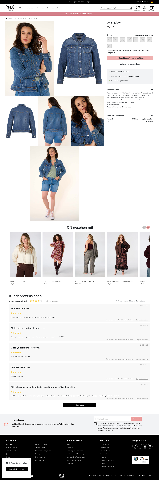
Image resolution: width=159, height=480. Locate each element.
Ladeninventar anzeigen (130, 64)
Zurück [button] (10, 18)
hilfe (139, 2)
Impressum (103, 457)
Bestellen (70, 448)
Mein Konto (71, 463)
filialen (146, 2)
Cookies (102, 463)
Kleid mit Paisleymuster (52, 281)
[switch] (144, 462)
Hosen (8, 457)
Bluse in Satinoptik (17, 281)
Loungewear (39, 454)
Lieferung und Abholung (75, 454)
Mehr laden (79, 405)
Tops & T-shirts (11, 451)
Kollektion (18, 18)
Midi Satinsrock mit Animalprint (119, 281)
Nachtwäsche (40, 457)
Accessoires (39, 460)
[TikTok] (134, 446)
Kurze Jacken (33, 18)
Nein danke (17, 474)
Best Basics (10, 444)
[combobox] (116, 8)
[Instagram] (145, 446)
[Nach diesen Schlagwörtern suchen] (131, 8)
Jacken (25, 18)
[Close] (29, 460)
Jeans (8, 454)
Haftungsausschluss (107, 460)
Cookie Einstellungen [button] (107, 466)
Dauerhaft (103, 454)
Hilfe (68, 444)
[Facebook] (139, 446)
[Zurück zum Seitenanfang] (155, 476)
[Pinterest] (150, 446)
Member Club (104, 448)
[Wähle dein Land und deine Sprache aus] (151, 1)
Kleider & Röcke (11, 448)
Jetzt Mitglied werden (16, 469)
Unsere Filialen (105, 444)
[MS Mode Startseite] (10, 8)
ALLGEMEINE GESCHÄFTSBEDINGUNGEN (140, 476)
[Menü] (147, 457)
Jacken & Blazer (40, 448)
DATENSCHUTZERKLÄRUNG (113, 476)
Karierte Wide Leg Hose (84, 281)
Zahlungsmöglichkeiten (75, 451)
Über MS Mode (105, 451)
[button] (21, 8)
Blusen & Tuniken (41, 444)
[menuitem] (20, 8)
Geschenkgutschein (74, 460)
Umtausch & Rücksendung (76, 457)
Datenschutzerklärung (105, 430)
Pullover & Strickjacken (43, 451)
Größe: (109, 35)
